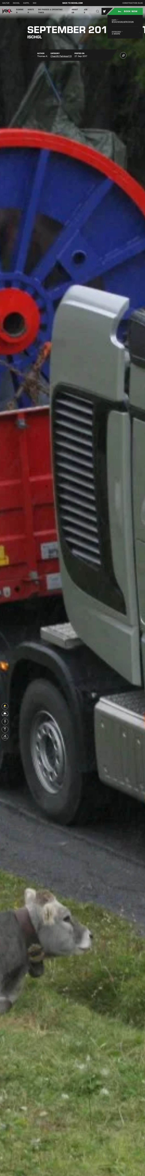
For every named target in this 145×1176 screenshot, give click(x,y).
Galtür (5, 3)
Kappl (26, 3)
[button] (97, 11)
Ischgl (16, 3)
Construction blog (132, 3)
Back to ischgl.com (72, 3)
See (34, 3)
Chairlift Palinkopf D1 (61, 56)
